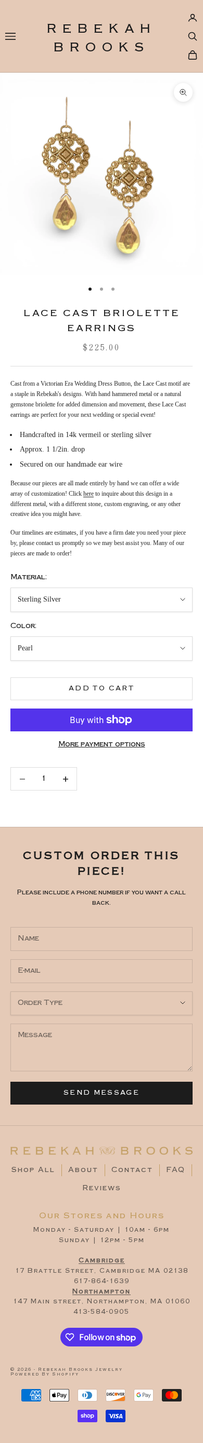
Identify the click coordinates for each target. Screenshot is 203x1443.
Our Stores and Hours (101, 1215)
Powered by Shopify (44, 1374)
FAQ (175, 1170)
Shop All (33, 1170)
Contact (132, 1170)
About (83, 1170)
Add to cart (101, 688)
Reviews (101, 1188)
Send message (101, 1092)
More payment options (101, 744)
